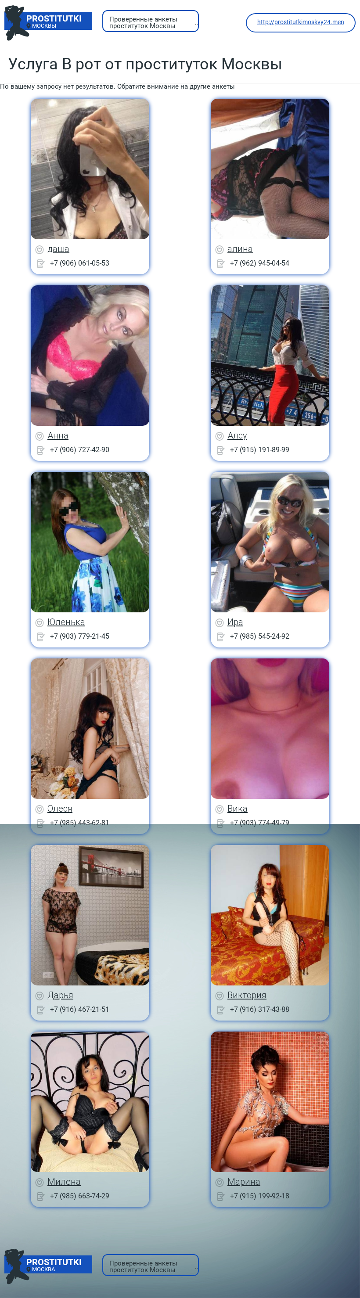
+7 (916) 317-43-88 (259, 1009)
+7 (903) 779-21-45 (79, 636)
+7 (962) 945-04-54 (259, 263)
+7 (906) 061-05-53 (79, 263)
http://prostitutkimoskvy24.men (301, 21)
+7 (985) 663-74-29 (79, 1196)
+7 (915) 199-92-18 (259, 1196)
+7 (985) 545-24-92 (259, 636)
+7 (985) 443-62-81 (79, 823)
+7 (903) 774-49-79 (259, 823)
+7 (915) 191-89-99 (259, 450)
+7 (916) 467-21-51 (79, 1009)
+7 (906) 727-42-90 (79, 450)
